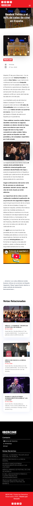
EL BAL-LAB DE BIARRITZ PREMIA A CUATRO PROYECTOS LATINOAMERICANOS (14, 475)
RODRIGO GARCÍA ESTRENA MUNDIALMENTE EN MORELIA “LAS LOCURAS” (16, 398)
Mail (6, 446)
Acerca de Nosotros (11, 441)
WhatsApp (8, 443)
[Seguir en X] (2, 2)
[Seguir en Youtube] (5, 2)
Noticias (11, 64)
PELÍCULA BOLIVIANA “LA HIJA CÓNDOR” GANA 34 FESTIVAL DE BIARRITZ (13, 481)
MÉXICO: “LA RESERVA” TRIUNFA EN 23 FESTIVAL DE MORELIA (16, 326)
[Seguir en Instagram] (11, 2)
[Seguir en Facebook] (8, 2)
